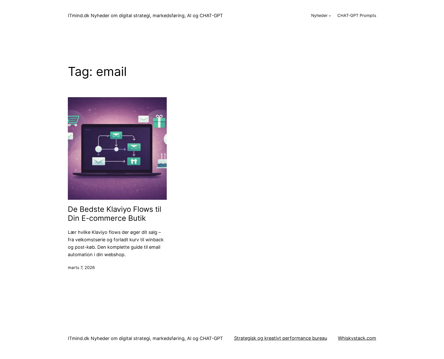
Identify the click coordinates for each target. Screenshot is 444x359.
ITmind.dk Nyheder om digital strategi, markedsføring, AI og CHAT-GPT (145, 15)
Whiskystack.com (357, 338)
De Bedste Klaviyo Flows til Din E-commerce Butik (114, 214)
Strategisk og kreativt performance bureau (280, 338)
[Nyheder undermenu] (330, 15)
